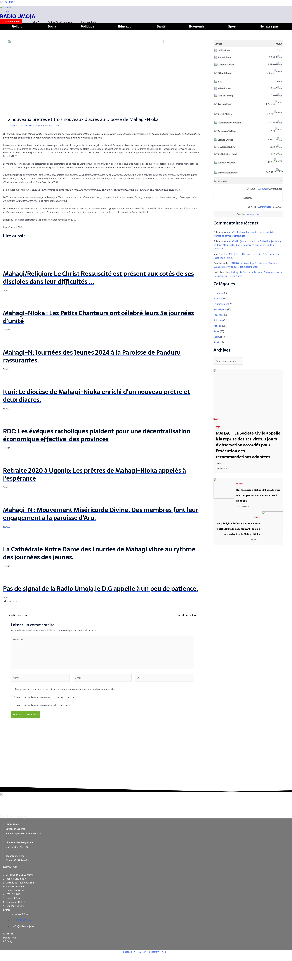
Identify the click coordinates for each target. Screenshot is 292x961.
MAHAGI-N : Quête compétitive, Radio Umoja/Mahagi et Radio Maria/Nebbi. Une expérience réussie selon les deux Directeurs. (247, 245)
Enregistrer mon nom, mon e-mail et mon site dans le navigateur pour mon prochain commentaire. (65, 689)
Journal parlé (220, 309)
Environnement (221, 303)
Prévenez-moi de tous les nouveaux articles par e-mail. (42, 704)
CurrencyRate (264, 206)
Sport (232, 26)
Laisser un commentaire (20, 125)
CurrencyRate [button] (275, 188)
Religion (18, 26)
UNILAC (35, 22)
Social (52, 26)
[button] (270, 26)
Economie (197, 26)
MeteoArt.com (253, 214)
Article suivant (187, 615)
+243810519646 (22, 919)
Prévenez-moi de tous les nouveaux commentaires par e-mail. (45, 697)
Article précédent (18, 615)
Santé (161, 26)
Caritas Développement (60, 22)
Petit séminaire (89, 22)
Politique (87, 26)
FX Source (262, 188)
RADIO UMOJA (7, 1)
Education (126, 26)
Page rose (219, 314)
